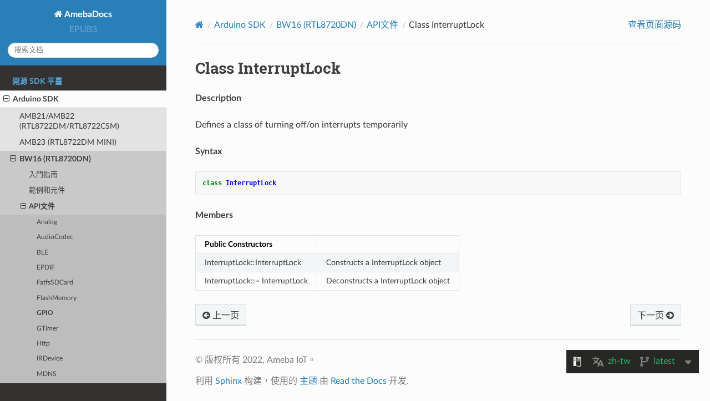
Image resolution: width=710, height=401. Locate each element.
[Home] (199, 24)
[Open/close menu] (6, 99)
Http (43, 344)
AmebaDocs (87, 14)
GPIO (45, 313)
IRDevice (50, 359)
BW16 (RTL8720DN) (55, 159)
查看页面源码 (654, 25)
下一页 (651, 315)
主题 (308, 381)
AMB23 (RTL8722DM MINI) (67, 142)
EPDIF (46, 268)
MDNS (47, 374)
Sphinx (228, 381)
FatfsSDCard (55, 283)
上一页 (224, 315)
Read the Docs (359, 381)
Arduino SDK (36, 99)
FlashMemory (57, 298)
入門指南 (43, 175)
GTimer (47, 329)
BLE (42, 253)
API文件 (42, 206)
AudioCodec (55, 237)
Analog (47, 222)
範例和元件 (47, 190)
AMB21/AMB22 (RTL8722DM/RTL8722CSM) (69, 121)
